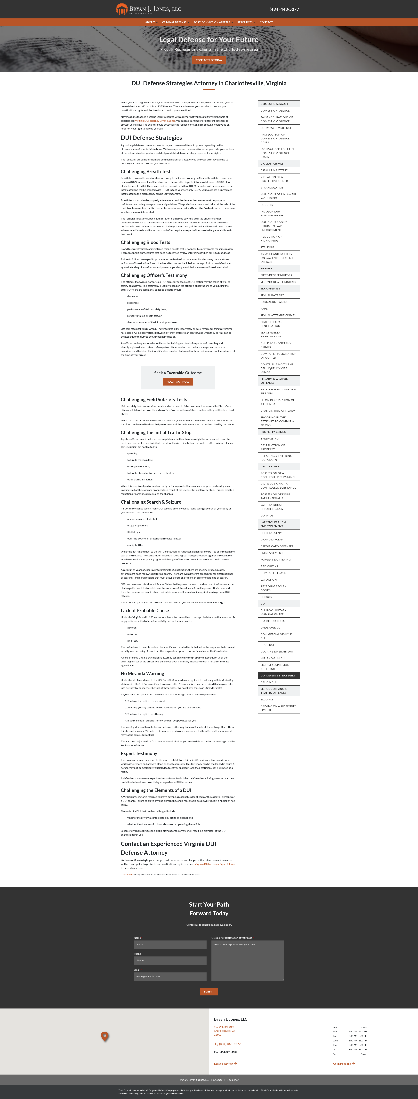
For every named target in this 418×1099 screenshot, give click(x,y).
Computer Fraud (273, 572)
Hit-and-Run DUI (273, 658)
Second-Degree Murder (278, 281)
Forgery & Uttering (276, 559)
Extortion (269, 579)
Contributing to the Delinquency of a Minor (277, 368)
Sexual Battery (272, 295)
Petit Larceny (271, 532)
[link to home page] (148, 8)
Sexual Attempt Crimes (278, 315)
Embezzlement (272, 552)
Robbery (267, 204)
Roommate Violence (276, 127)
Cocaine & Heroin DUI (277, 651)
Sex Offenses (270, 288)
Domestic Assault (274, 103)
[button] (157, 22)
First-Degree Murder (276, 275)
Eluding (267, 699)
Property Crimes (273, 431)
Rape (264, 308)
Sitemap (218, 1079)
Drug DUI (267, 644)
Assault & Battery (274, 170)
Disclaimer (232, 1079)
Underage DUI (271, 627)
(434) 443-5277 (230, 1044)
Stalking (267, 247)
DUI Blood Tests (273, 620)
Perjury (266, 596)
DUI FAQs (267, 515)
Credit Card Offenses (277, 546)
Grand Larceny (272, 539)
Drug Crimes (270, 466)
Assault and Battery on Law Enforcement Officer (277, 257)
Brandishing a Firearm (278, 410)
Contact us (127, 874)
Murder (266, 268)
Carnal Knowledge (275, 301)
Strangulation (272, 187)
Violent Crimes (272, 163)
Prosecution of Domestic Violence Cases (275, 138)
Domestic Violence (275, 110)
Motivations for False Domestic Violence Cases (278, 152)
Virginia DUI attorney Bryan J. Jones (155, 120)
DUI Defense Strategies (278, 675)
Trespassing (270, 438)
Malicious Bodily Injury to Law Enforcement (274, 225)
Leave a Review (223, 1063)
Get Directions (342, 1063)
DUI (263, 603)
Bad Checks (269, 566)
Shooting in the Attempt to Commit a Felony (277, 421)
